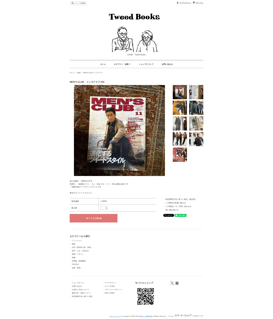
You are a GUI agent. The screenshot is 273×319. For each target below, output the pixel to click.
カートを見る (110, 286)
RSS (106, 293)
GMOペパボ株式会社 (146, 316)
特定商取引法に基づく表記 (82, 296)
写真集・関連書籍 (79, 261)
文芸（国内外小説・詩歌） (82, 247)
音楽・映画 (76, 268)
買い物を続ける (172, 210)
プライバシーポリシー (113, 290)
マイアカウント (185, 3)
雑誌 (79, 72)
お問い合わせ (167, 64)
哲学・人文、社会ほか (80, 251)
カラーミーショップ (115, 316)
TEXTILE (75, 264)
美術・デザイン (78, 254)
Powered (171, 316)
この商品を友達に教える (176, 203)
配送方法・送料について (81, 293)
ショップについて (146, 64)
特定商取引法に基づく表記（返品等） (181, 199)
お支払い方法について (80, 290)
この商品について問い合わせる (178, 206)
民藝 (73, 258)
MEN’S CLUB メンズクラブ (92, 72)
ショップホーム (78, 283)
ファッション (77, 241)
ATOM (111, 293)
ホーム (103, 64)
